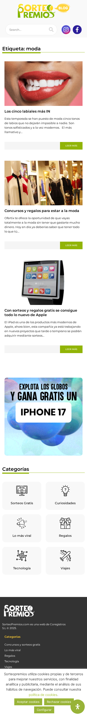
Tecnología (22, 568)
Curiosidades (65, 503)
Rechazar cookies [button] (59, 702)
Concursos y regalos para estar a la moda (41, 211)
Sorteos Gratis (22, 503)
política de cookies (43, 695)
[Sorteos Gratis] (21, 490)
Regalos (65, 536)
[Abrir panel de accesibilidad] (77, 707)
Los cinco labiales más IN (27, 111)
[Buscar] (51, 29)
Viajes (65, 568)
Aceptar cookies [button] (28, 702)
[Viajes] (65, 555)
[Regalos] (65, 523)
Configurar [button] (44, 710)
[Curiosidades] (65, 490)
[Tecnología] (21, 555)
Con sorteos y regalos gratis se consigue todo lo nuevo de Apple (40, 312)
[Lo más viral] (21, 523)
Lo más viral (21, 536)
